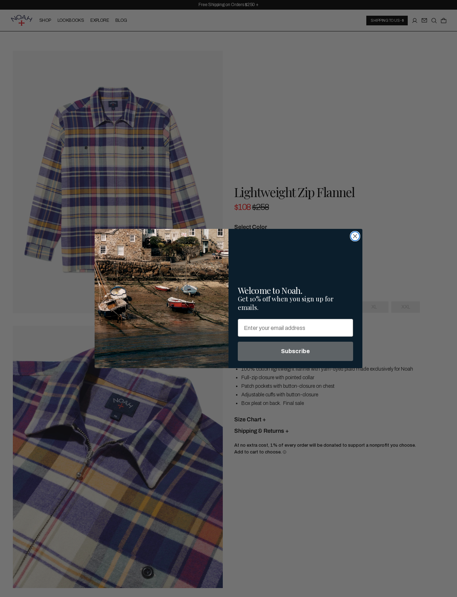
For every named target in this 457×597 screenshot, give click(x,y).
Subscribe (295, 351)
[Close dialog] (355, 236)
